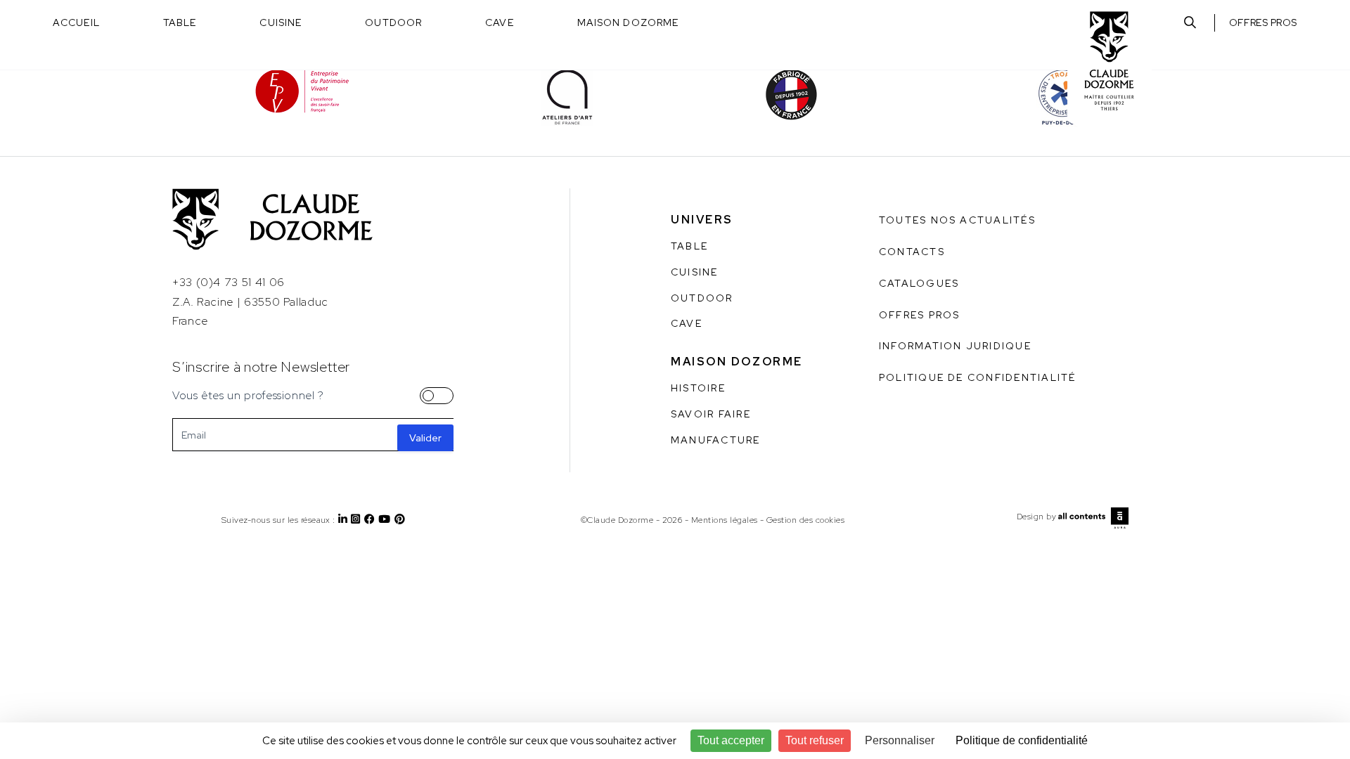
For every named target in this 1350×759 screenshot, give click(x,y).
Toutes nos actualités (957, 220)
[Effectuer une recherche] (1190, 23)
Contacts (912, 251)
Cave (499, 22)
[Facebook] (371, 520)
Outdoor (393, 22)
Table (180, 22)
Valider (425, 438)
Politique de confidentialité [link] (1022, 740)
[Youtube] (386, 520)
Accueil (76, 22)
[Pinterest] (401, 520)
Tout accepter (731, 740)
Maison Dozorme (628, 22)
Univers (702, 219)
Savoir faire (711, 414)
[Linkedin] (344, 520)
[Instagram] (357, 520)
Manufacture (716, 440)
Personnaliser (899, 740)
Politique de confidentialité (977, 377)
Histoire (698, 388)
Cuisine (280, 22)
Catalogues (919, 283)
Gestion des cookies (805, 520)
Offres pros (1263, 22)
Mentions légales (724, 520)
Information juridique (955, 345)
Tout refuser (814, 740)
